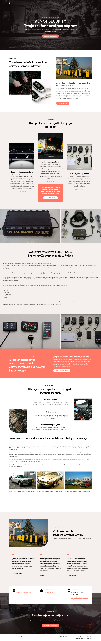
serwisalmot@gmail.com (23, 592)
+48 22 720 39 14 (87, 3)
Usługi (50, 3)
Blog (55, 3)
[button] (61, 370)
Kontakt (60, 3)
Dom (40, 3)
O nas (44, 3)
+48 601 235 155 (48, 592)
